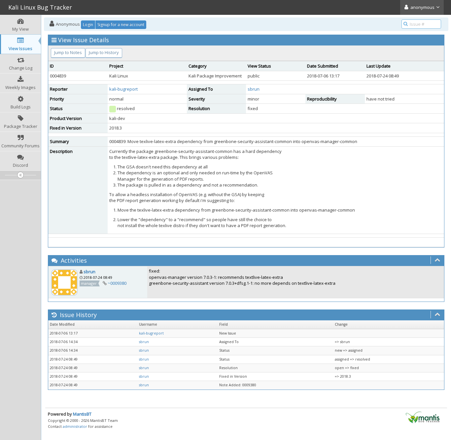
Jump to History (104, 52)
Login (88, 24)
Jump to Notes (68, 52)
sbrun (254, 89)
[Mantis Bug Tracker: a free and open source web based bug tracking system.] (422, 417)
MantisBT (82, 414)
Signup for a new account (120, 24)
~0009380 (117, 283)
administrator (75, 426)
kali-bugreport (123, 89)
